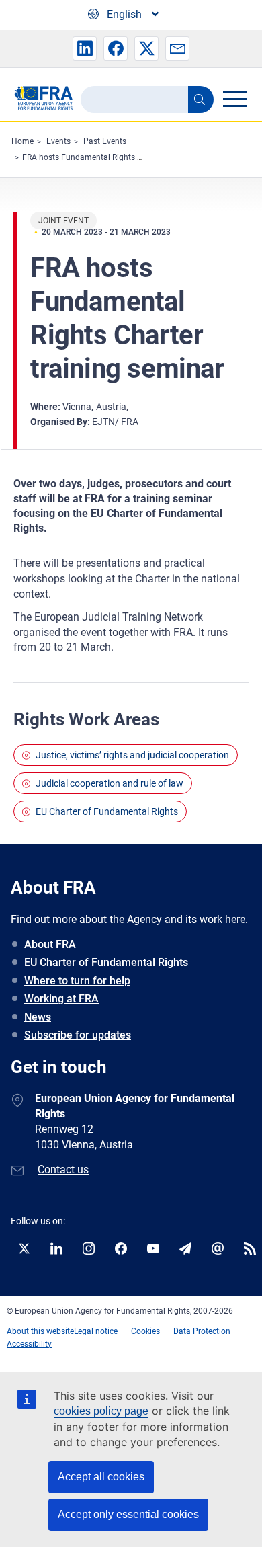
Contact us (63, 1169)
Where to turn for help (77, 980)
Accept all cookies (101, 1476)
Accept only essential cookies (128, 1514)
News (37, 1016)
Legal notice (96, 1331)
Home (22, 141)
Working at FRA (61, 998)
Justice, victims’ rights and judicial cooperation (132, 755)
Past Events (104, 141)
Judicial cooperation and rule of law (109, 783)
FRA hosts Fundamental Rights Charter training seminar (124, 157)
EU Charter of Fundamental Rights (107, 811)
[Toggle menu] (234, 99)
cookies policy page (101, 1411)
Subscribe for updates (77, 1035)
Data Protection (201, 1331)
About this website (40, 1331)
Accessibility (29, 1344)
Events (58, 141)
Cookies (145, 1331)
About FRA (50, 944)
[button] (85, 48)
